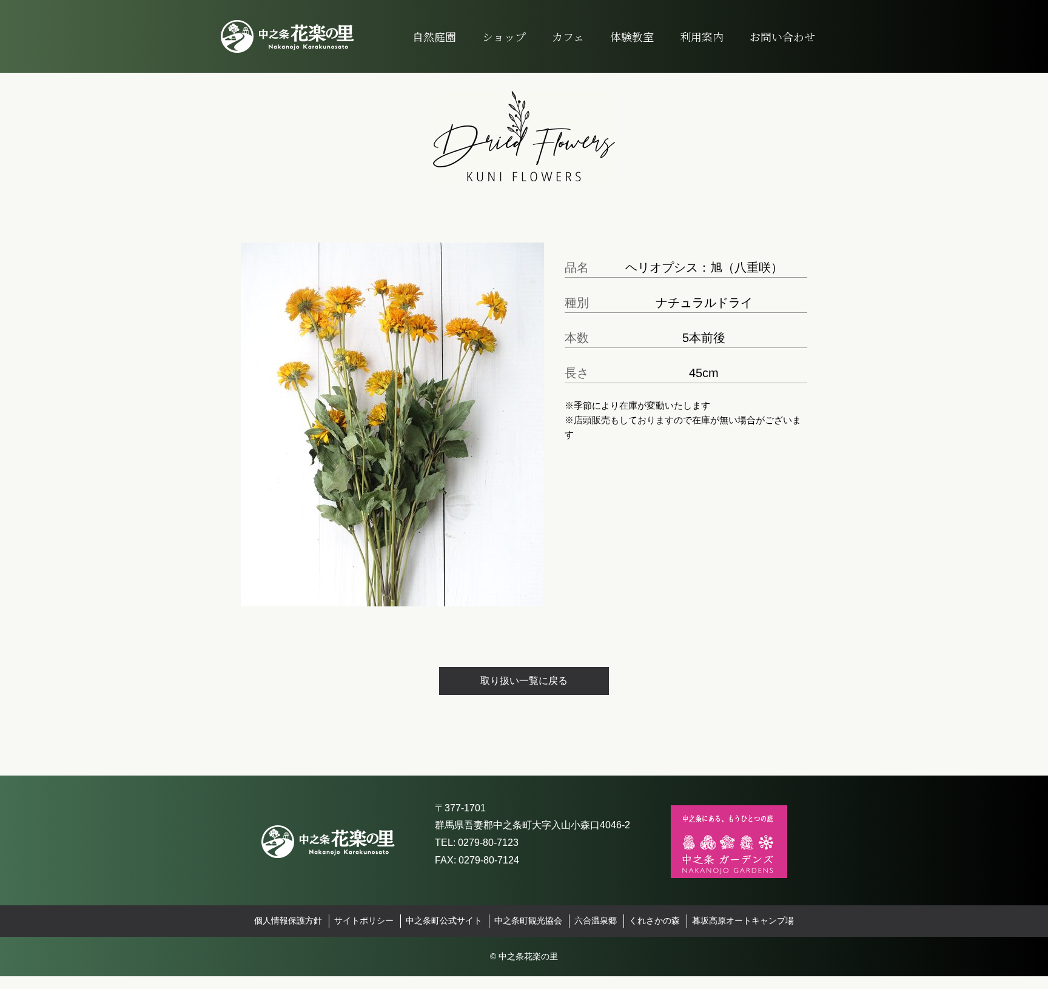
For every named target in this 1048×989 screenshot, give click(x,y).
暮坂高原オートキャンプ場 (743, 920)
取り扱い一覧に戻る (524, 681)
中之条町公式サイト (444, 920)
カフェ (568, 36)
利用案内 (702, 36)
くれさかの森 (654, 920)
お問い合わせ (782, 36)
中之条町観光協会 (528, 920)
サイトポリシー (364, 920)
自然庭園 (434, 36)
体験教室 (632, 36)
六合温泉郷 (595, 920)
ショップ (504, 36)
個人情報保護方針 (288, 920)
